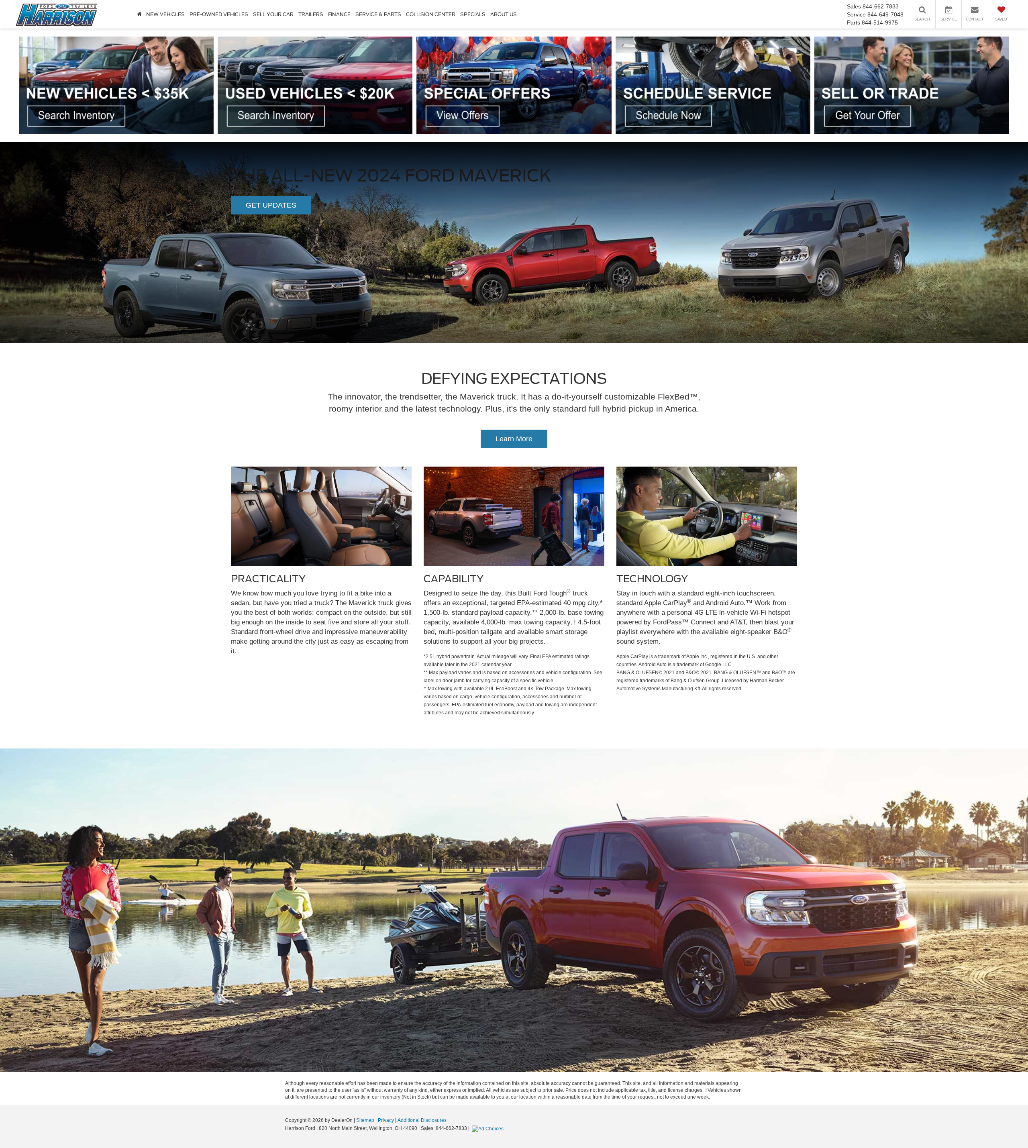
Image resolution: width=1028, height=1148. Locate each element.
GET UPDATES (271, 205)
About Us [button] (503, 14)
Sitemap (365, 1120)
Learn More (514, 439)
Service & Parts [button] (378, 14)
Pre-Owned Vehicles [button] (219, 14)
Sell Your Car (273, 14)
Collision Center (430, 14)
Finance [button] (339, 14)
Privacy (386, 1120)
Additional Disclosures (422, 1120)
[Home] (139, 14)
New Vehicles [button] (165, 14)
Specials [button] (472, 14)
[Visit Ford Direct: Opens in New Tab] (489, 1128)
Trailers (310, 14)
